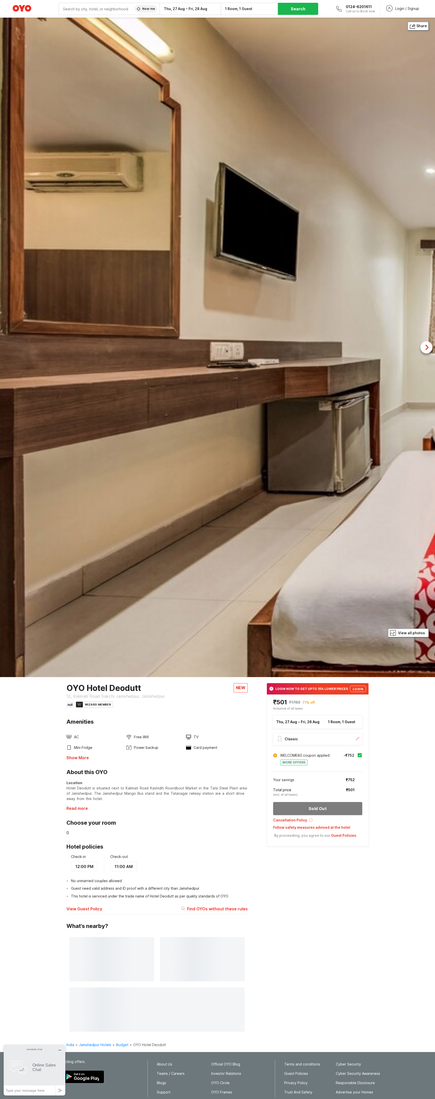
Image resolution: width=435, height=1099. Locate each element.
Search (298, 8)
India (70, 1045)
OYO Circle (220, 1083)
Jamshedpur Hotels (95, 1045)
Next (426, 347)
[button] (317, 821)
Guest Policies (296, 1074)
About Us (164, 1064)
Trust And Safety (298, 1092)
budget (122, 1045)
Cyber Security (348, 1064)
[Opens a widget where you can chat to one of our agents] (34, 1070)
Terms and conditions (302, 1064)
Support (163, 1092)
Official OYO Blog (225, 1064)
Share (421, 26)
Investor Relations (226, 1074)
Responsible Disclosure (355, 1083)
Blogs (161, 1083)
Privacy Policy (296, 1083)
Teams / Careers (171, 1074)
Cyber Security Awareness (358, 1074)
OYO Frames (221, 1092)
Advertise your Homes (354, 1092)
